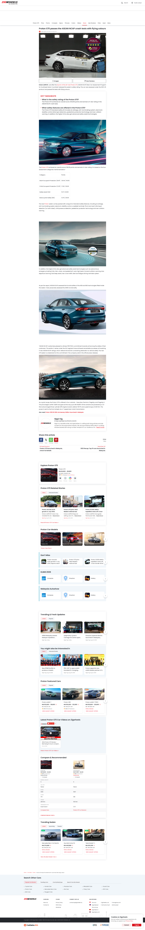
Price (42, 23)
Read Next (93, 449)
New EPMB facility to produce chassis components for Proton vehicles (49, 669)
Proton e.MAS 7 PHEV (92, 702)
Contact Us (46, 905)
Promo (48, 23)
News (84, 23)
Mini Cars (27, 892)
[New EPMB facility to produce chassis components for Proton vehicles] (51, 660)
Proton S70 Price (70, 475)
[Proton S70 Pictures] (65, 478)
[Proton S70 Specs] (75, 478)
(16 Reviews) (48, 709)
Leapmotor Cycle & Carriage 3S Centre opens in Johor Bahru (72, 637)
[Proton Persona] (78, 764)
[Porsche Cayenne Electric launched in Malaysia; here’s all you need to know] (94, 627)
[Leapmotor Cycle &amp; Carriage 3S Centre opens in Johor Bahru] (72, 627)
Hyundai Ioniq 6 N (69, 843)
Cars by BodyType (57, 882)
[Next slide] (56, 475)
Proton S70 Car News (51, 522)
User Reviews (92, 23)
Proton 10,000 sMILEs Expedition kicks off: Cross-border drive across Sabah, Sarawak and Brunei (94, 510)
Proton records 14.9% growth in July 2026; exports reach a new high (50, 510)
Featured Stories (53, 492)
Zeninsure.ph (115, 905)
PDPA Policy (59, 905)
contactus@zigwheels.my (76, 902)
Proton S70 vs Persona (79, 810)
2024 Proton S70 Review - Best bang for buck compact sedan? (50, 743)
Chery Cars (86, 889)
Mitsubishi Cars (87, 886)
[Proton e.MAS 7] (51, 694)
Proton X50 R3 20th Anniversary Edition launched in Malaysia (64, 412)
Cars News (29, 872)
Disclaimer (58, 907)
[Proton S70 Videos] (60, 478)
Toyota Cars (28, 886)
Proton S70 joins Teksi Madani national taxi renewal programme (71, 510)
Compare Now (45, 810)
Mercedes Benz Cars (50, 889)
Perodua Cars (68, 886)
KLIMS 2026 (46, 572)
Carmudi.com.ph (105, 905)
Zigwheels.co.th (96, 912)
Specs (61, 23)
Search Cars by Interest (73, 882)
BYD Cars (105, 889)
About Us (45, 902)
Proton (46, 204)
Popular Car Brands (30, 882)
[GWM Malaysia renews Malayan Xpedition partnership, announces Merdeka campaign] (51, 627)
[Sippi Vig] (46, 423)
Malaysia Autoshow (50, 589)
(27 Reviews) (71, 709)
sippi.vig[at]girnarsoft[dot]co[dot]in (66, 421)
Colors (73, 23)
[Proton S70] (46, 764)
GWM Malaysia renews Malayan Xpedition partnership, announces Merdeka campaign (50, 637)
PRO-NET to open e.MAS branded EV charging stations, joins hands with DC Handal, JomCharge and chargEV (72, 669)
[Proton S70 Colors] (70, 478)
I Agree (137, 925)
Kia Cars (66, 889)
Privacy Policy (59, 902)
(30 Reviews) (47, 773)
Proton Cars (28, 889)
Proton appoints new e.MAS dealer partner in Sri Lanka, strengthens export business (94, 669)
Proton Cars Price (46, 548)
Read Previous (51, 449)
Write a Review (89, 709)
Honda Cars (48, 886)
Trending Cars (44, 882)
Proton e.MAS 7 (46, 702)
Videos (79, 23)
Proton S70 (36, 23)
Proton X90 (67, 702)
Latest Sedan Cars (50, 857)
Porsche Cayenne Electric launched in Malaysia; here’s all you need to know (94, 637)
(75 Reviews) (79, 773)
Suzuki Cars (106, 886)
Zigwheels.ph (95, 905)
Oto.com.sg (95, 907)
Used (104, 23)
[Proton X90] (72, 694)
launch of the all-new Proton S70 (67, 85)
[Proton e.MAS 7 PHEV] (94, 694)
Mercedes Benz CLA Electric (50, 843)
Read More (56, 516)
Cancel (126, 925)
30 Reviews (65, 475)
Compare (54, 23)
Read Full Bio (100, 427)
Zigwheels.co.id (105, 902)
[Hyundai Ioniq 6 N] (72, 835)
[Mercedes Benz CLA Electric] (51, 835)
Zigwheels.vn (95, 909)
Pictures (67, 23)
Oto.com (94, 902)
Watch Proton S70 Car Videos (49, 750)
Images (56, 81)
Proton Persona (76, 770)
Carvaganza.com (116, 902)
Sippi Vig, (44, 518)
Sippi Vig (43, 31)
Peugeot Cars (48, 892)
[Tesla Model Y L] (94, 835)
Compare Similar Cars (47, 815)
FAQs (99, 23)
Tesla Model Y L (90, 843)
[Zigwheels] (10, 3)
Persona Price (76, 775)
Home (25, 872)
